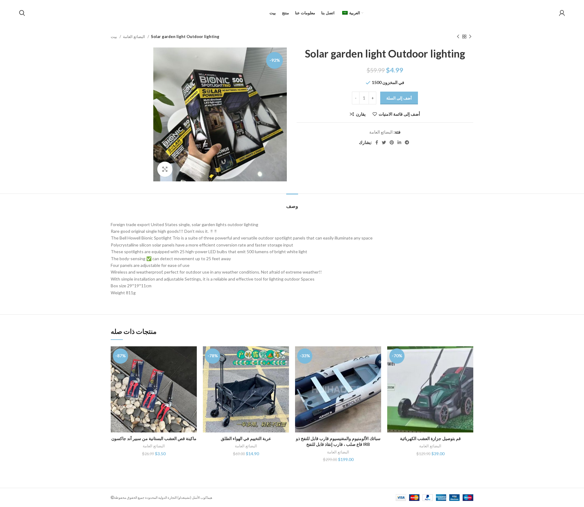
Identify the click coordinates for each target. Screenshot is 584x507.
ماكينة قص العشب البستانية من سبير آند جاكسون (153, 438)
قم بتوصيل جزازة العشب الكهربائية (430, 438)
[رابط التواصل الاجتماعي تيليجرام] (407, 142)
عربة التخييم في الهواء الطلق (246, 438)
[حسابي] (562, 13)
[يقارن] (192, 356)
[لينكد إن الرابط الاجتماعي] (399, 142)
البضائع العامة (134, 36)
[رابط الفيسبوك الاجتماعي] (377, 142)
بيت (114, 36)
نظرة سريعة (192, 370)
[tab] (292, 203)
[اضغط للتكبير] (164, 169)
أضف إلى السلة (399, 98)
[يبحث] (22, 13)
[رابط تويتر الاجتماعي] (384, 142)
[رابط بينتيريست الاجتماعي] (392, 142)
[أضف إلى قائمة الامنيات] (192, 383)
